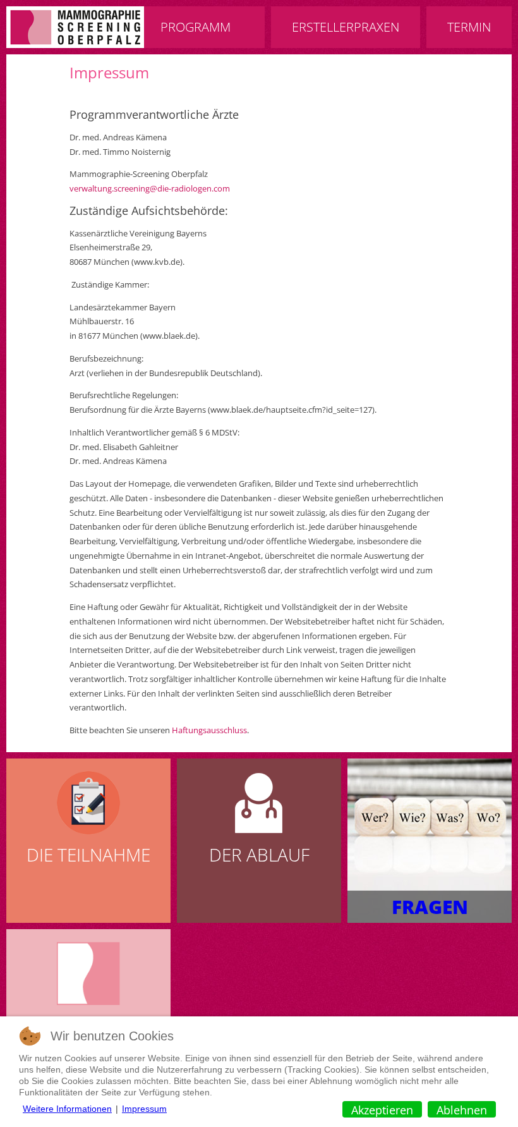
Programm (195, 26)
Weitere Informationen (67, 1109)
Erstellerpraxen (345, 26)
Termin (469, 26)
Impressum (109, 72)
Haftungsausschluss (209, 730)
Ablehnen (462, 1110)
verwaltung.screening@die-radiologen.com (149, 188)
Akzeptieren (382, 1110)
